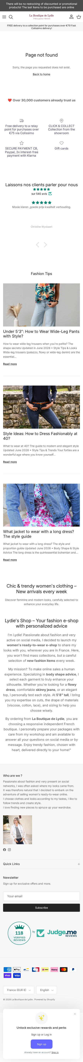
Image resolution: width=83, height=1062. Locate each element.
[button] (38, 244)
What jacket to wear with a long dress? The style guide (38, 534)
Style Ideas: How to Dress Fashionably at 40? (40, 436)
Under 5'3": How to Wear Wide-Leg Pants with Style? (41, 333)
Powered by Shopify (44, 999)
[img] (41, 189)
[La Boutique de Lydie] (41, 17)
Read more (10, 364)
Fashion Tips (41, 273)
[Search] (12, 17)
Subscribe (41, 907)
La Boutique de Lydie (22, 999)
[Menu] (4, 17)
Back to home (41, 74)
